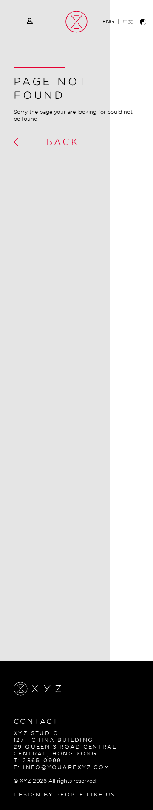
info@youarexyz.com (66, 767)
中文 (128, 21)
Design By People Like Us (65, 794)
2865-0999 (42, 760)
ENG (108, 21)
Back (62, 141)
